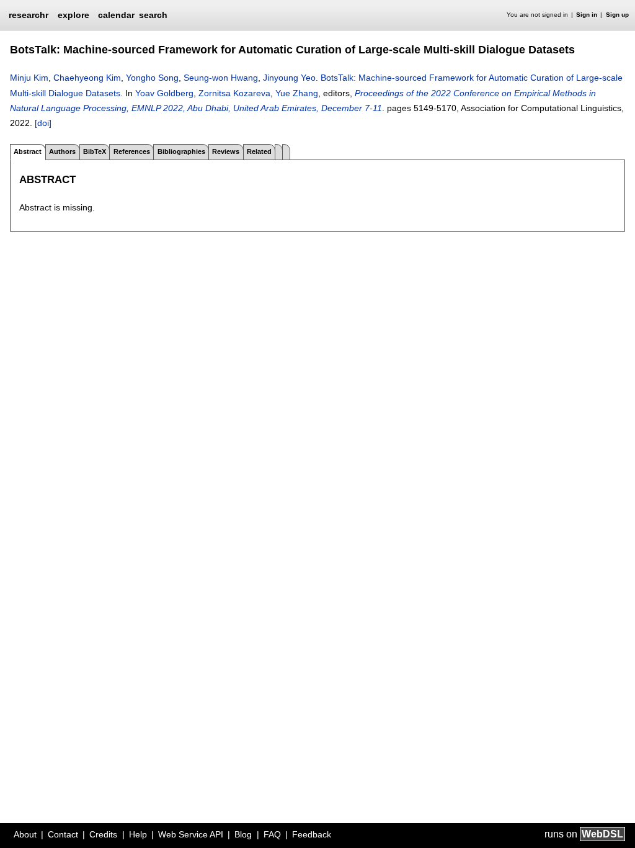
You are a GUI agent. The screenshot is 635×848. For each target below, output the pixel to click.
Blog (243, 834)
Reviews (225, 151)
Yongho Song (152, 78)
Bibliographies (181, 151)
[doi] (43, 123)
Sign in (586, 14)
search (153, 15)
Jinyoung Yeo (289, 78)
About (25, 834)
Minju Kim (29, 78)
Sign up (617, 14)
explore (73, 15)
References (131, 151)
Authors (62, 151)
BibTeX (94, 151)
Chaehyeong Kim (87, 78)
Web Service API (190, 834)
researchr (28, 14)
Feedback (311, 834)
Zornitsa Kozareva (234, 93)
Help (138, 834)
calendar (116, 15)
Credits (103, 834)
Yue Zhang (296, 93)
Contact (63, 834)
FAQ (272, 834)
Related (259, 151)
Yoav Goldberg (164, 93)
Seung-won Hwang (221, 78)
